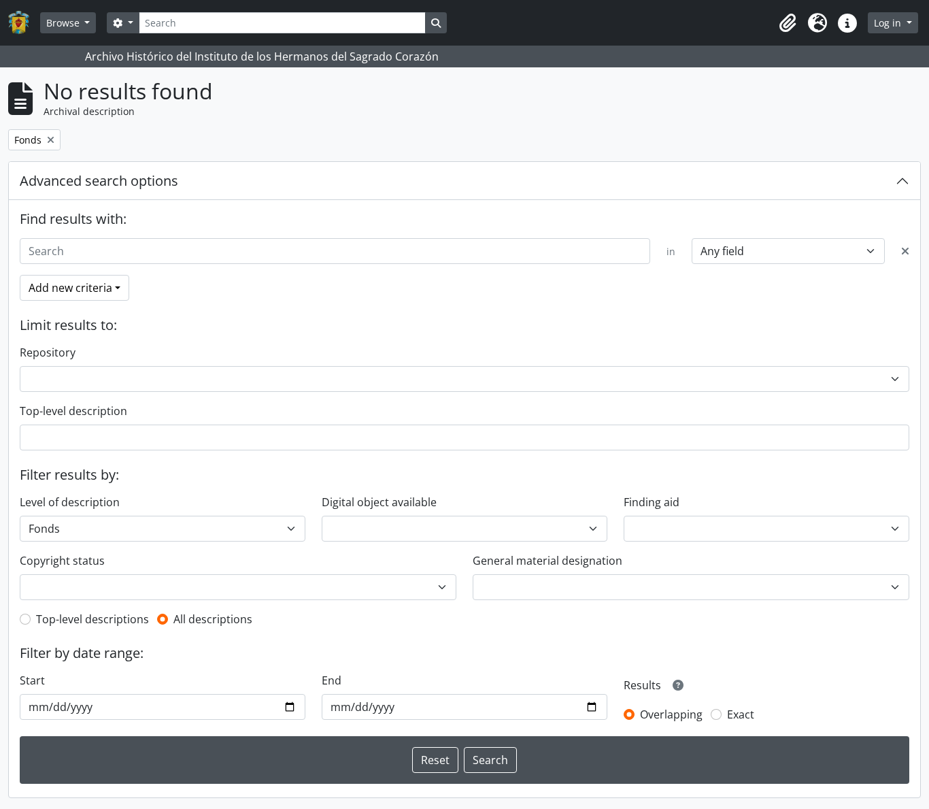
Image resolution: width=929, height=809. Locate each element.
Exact (740, 714)
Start (32, 680)
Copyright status (62, 560)
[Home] (24, 22)
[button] (788, 23)
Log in (889, 22)
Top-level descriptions (92, 619)
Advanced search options (99, 180)
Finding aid (651, 502)
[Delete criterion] (905, 251)
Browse (64, 22)
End (331, 680)
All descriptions (212, 619)
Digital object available (379, 502)
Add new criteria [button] (70, 287)
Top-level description (73, 410)
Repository (47, 352)
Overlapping (671, 714)
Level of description (70, 502)
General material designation (547, 560)
